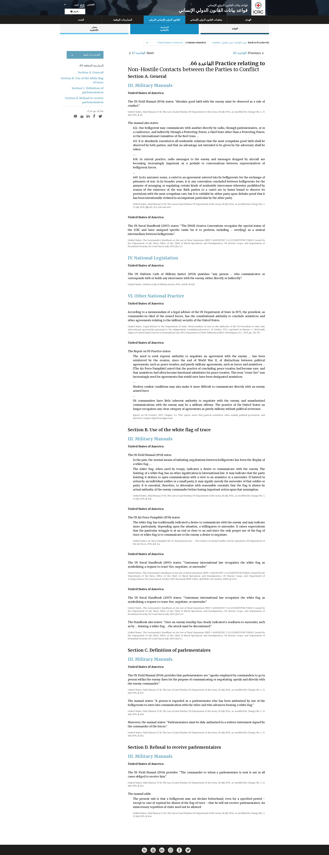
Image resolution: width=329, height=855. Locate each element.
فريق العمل (82, 6)
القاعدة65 (240, 53)
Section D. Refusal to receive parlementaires (84, 100)
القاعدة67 (138, 53)
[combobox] (182, 42)
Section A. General (90, 72)
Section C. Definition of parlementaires (87, 90)
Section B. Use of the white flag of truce (82, 80)
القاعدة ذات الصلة (91, 54)
